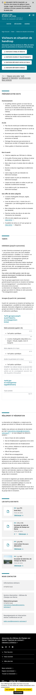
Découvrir (17, 24)
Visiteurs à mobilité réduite (15, 52)
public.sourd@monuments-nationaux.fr (15, 621)
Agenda (27, 24)
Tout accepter (9, 689)
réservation (8, 220)
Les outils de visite (24, 78)
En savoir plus (8, 10)
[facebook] (9, 647)
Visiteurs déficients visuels (15, 68)
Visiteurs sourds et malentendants (18, 57)
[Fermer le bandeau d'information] (33, 2)
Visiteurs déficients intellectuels (18, 62)
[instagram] (6, 647)
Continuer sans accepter (24, 689)
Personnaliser (18, 692)
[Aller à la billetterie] (29, 15)
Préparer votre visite (13, 76)
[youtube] (12, 647)
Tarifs (22, 76)
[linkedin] (2, 647)
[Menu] (33, 15)
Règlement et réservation (10, 78)
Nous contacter (7, 80)
